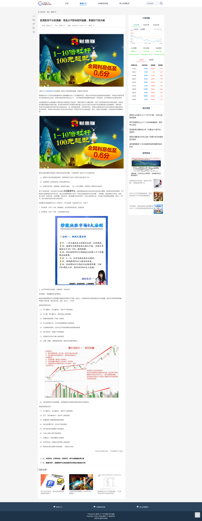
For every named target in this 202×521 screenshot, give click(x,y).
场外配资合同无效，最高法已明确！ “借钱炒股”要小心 (140, 181)
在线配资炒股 (103, 3)
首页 (66, 3)
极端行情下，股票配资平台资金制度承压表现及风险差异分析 (66, 463)
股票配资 (49, 91)
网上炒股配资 (124, 3)
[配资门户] (45, 3)
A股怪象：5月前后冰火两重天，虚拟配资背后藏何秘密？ (146, 174)
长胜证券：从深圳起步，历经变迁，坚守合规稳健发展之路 (65, 458)
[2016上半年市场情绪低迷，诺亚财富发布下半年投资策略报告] (158, 196)
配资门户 (83, 3)
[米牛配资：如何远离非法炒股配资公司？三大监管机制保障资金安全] (158, 209)
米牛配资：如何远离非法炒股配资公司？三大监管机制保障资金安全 (141, 207)
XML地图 (111, 514)
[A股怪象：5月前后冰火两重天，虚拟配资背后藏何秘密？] (146, 164)
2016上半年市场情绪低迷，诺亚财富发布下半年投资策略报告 (140, 194)
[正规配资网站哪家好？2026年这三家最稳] (81, 482)
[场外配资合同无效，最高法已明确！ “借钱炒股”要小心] (158, 183)
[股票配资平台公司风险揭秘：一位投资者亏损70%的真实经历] (110, 482)
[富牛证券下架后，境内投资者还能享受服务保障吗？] (53, 482)
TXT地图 (105, 514)
